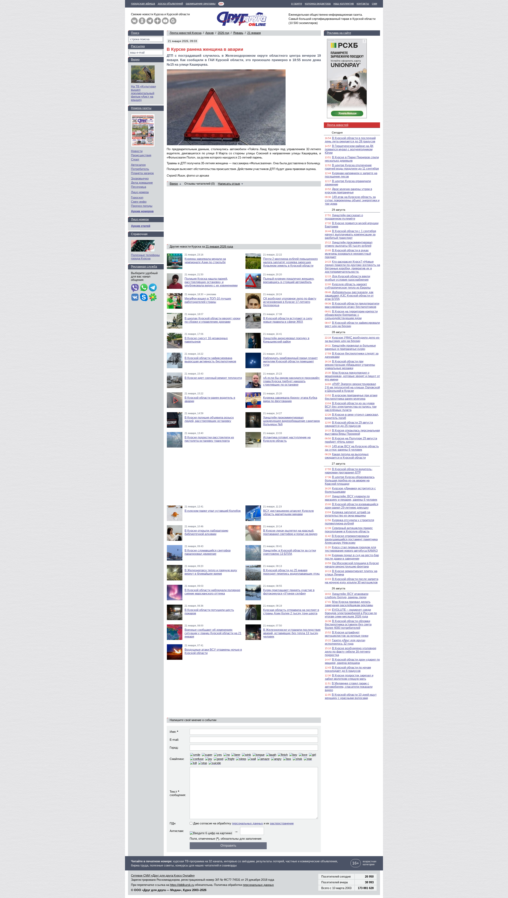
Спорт (135, 159)
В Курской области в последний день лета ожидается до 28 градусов (350, 139)
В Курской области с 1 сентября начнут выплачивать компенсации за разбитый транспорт (350, 234)
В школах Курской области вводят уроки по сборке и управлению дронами (212, 320)
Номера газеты (141, 108)
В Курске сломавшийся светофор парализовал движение (208, 552)
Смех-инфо (138, 201)
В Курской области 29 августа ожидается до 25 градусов (349, 424)
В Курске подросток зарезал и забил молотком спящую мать (349, 677)
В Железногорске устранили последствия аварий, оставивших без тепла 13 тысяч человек (291, 633)
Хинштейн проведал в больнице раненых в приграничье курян (350, 347)
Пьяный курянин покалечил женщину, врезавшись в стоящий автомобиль (288, 280)
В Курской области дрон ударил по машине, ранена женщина (352, 661)
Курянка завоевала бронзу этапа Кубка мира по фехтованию (290, 399)
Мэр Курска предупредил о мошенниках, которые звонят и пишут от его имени (352, 376)
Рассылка (138, 46)
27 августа (338, 463)
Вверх (174, 183)
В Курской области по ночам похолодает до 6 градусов (348, 669)
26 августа (338, 588)
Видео (135, 59)
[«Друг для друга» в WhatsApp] (144, 287)
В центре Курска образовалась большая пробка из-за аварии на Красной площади (350, 480)
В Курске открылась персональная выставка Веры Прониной (352, 432)
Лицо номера (140, 192)
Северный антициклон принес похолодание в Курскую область (349, 529)
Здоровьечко (140, 178)
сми (374, 3)
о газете (296, 3)
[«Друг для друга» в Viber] (135, 287)
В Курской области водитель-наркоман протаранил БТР (348, 470)
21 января (254, 33)
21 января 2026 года (219, 246)
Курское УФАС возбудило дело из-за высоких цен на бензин (352, 339)
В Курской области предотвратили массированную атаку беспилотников (352, 305)
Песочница (138, 186)
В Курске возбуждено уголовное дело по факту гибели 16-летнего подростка (350, 651)
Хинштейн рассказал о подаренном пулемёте (344, 216)
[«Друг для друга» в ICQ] (153, 297)
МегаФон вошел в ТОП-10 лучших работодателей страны (208, 300)
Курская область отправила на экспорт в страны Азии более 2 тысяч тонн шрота (291, 611)
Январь (238, 33)
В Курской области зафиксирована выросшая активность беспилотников (210, 359)
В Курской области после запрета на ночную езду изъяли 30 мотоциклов (351, 580)
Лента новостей (337, 125)
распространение (282, 823)
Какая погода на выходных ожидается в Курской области (347, 455)
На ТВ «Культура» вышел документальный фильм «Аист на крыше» (143, 93)
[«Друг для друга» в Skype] (144, 297)
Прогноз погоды (141, 205)
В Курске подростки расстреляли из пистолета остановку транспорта (209, 439)
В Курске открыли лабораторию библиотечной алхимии (206, 532)
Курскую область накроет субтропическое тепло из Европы (348, 285)
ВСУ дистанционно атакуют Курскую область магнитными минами (288, 512)
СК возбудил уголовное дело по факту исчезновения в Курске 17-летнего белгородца (289, 302)
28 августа (338, 332)
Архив (209, 33)
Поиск (135, 33)
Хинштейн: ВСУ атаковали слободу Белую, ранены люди (346, 595)
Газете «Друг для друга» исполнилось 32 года (345, 642)
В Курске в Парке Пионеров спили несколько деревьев (352, 159)
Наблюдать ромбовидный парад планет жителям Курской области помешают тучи (290, 361)
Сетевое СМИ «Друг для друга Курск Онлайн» (163, 875)
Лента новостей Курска (185, 33)
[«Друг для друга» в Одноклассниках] (142, 20)
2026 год (223, 33)
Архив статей (140, 226)
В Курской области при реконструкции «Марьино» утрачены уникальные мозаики (350, 365)
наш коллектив (343, 3)
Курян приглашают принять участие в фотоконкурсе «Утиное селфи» (289, 591)
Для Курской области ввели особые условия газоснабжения (347, 278)
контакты (363, 3)
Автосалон (138, 164)
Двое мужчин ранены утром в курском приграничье (348, 190)
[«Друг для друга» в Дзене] (157, 20)
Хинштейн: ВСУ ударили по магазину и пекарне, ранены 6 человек (351, 498)
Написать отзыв (229, 183)
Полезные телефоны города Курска (145, 256)
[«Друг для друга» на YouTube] (165, 20)
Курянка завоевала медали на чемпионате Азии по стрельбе (205, 260)
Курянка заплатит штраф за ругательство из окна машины (347, 513)
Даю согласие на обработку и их (243, 823)
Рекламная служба (144, 266)
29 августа (338, 209)
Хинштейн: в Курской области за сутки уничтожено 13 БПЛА (289, 552)
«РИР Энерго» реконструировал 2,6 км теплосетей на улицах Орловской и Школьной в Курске (352, 387)
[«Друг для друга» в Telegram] (149, 20)
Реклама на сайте (339, 33)
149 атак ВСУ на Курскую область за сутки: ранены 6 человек (352, 448)
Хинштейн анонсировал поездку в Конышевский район (286, 339)
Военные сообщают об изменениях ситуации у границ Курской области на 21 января (213, 633)
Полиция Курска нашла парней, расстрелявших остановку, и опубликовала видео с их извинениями (211, 282)
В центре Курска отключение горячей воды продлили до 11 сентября (352, 166)
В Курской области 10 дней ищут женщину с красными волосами (351, 696)
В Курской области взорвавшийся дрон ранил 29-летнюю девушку (351, 505)
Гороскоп (137, 197)
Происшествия (141, 155)
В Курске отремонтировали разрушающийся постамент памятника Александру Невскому (351, 539)
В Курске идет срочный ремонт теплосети (213, 377)
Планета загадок (142, 173)
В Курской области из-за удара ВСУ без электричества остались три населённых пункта (350, 406)
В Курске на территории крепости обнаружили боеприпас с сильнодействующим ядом (351, 315)
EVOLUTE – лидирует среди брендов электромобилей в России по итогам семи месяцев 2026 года (351, 613)
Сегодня (337, 132)
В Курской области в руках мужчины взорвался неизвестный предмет (348, 254)
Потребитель (140, 169)
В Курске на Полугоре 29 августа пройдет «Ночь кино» (351, 440)
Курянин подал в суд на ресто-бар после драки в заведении (352, 556)
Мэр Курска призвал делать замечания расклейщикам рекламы (349, 603)
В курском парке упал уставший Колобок (213, 510)
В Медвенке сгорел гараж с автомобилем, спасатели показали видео (348, 687)
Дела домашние (142, 182)
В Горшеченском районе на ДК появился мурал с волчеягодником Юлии (349, 149)
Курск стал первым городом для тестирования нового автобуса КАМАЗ (351, 549)
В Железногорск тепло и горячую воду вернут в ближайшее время (211, 572)
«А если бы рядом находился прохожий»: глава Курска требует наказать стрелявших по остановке (291, 381)
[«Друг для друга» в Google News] (173, 20)
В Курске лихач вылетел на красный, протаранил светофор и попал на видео (290, 532)
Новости (136, 151)
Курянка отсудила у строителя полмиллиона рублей (349, 521)
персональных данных (247, 823)
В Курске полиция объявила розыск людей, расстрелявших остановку (209, 419)
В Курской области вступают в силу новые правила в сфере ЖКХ (287, 320)
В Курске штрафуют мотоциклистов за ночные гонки (346, 634)
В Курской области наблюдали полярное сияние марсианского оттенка (212, 591)
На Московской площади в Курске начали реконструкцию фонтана (352, 564)
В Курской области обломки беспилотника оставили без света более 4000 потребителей (348, 624)
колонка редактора (318, 3)
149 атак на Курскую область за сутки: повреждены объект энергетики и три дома (352, 200)
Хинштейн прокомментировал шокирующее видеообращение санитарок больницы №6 (291, 421)
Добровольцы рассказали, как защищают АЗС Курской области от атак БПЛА (349, 295)
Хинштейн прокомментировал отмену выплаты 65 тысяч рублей (348, 244)
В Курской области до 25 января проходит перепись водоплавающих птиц (291, 572)
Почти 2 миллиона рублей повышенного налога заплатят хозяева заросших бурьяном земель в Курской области (290, 262)
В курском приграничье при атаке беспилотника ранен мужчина (351, 397)
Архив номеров (142, 211)
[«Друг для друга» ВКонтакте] (134, 20)
